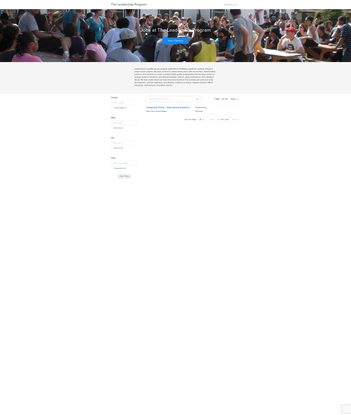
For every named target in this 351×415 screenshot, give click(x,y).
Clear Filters (124, 176)
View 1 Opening (175, 40)
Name (233, 99)
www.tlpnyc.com (230, 4)
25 (200, 119)
